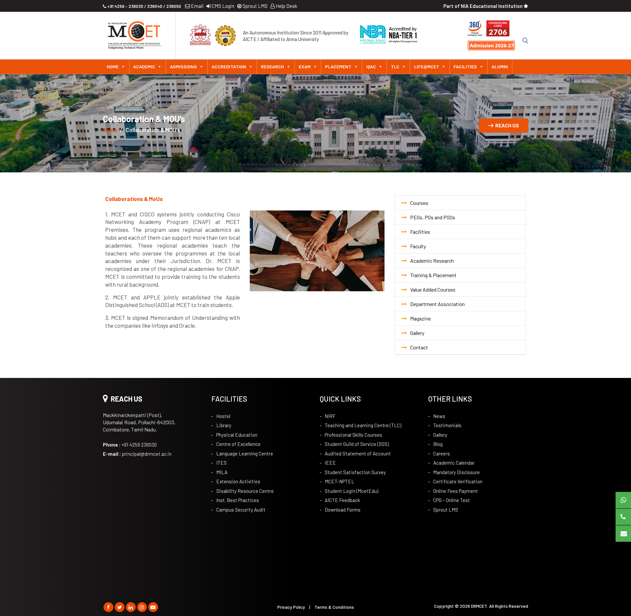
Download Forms (343, 510)
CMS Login (222, 6)
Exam (305, 66)
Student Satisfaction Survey (355, 472)
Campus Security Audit (241, 510)
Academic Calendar (454, 463)
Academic (144, 66)
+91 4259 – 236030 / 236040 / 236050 (143, 6)
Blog (438, 444)
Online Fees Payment (455, 491)
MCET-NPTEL (339, 481)
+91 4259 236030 (130, 445)
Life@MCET (426, 66)
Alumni (500, 66)
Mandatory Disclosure (456, 472)
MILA (221, 472)
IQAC (371, 66)
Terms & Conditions (334, 607)
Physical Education (236, 435)
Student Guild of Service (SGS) (357, 444)
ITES (221, 463)
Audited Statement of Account (358, 453)
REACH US (507, 125)
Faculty (418, 246)
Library (223, 425)
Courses (419, 203)
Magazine (420, 318)
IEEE (330, 463)
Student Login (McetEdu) (351, 491)
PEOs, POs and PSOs (432, 217)
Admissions (183, 66)
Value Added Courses (433, 289)
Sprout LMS (255, 6)
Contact (419, 347)
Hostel (223, 416)
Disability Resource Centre (245, 491)
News (439, 416)
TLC (395, 66)
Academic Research (432, 260)
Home (113, 66)
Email (196, 6)
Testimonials (447, 425)
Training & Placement (433, 275)
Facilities (465, 66)
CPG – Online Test (451, 500)
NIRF (330, 416)
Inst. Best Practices (237, 500)
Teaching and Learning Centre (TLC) (363, 425)
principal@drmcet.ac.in (137, 454)
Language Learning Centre (244, 453)
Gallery (417, 333)
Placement (338, 66)
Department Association (437, 304)
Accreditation (229, 66)
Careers (441, 453)
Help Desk (286, 6)
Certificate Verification (457, 481)
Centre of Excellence (238, 444)
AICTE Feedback (342, 500)
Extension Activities (238, 481)
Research (272, 66)
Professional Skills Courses (353, 435)
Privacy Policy (291, 607)
